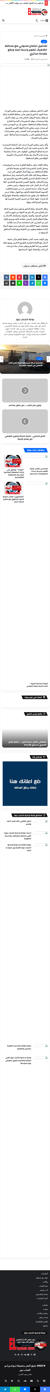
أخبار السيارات (42, 1298)
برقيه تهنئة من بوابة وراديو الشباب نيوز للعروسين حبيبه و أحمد (18, 847)
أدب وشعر (44, 1290)
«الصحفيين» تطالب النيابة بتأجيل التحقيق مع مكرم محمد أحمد (13, 499)
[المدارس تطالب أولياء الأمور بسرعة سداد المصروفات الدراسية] (37, 460)
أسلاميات (44, 1273)
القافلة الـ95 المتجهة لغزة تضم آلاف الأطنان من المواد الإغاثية (26, 364)
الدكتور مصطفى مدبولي (33, 265)
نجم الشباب (43, 1286)
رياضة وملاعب (42, 1313)
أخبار (35, 36)
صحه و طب (43, 1317)
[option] (25, 359)
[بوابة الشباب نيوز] (38, 12)
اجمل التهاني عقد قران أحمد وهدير (19, 822)
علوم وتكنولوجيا (42, 1321)
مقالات (45, 1282)
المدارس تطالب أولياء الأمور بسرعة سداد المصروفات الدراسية (39, 471)
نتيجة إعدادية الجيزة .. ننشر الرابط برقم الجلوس (37, 685)
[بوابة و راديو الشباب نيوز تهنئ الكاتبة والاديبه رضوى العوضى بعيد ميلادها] (40, 1155)
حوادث (45, 1309)
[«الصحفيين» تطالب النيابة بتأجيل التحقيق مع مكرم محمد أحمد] (13, 488)
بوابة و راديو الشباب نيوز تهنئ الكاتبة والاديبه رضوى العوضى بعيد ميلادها (18, 1060)
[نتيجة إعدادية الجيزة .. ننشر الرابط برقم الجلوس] (37, 581)
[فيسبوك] (45, 277)
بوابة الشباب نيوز (25, 319)
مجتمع (45, 1326)
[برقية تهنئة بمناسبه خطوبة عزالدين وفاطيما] (40, 1049)
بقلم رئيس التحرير (25, 1374)
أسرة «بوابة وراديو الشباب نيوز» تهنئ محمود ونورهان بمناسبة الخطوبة (17, 835)
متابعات (45, 1305)
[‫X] (38, 277)
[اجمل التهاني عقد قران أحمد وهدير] (40, 825)
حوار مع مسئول (42, 1278)
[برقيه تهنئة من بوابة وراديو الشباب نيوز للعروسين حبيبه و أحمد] (40, 943)
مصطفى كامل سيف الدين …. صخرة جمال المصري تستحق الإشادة (27, 743)
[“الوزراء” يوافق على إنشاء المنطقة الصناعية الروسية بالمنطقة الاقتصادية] (13, 461)
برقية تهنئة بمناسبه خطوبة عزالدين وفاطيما (19, 1047)
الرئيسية (42, 36)
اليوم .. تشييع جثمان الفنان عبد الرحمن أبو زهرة (23, 3)
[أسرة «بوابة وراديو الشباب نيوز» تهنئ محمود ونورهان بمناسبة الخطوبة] (40, 836)
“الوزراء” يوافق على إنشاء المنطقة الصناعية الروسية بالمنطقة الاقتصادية (14, 473)
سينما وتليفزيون (42, 1294)
